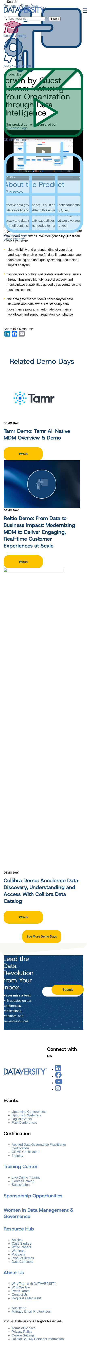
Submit (68, 989)
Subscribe (19, 1307)
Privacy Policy (22, 1331)
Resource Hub (19, 1228)
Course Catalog (15, 36)
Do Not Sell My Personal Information (38, 1339)
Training (17, 1155)
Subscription (21, 1184)
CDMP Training (15, 140)
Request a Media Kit (26, 1298)
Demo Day (11, 423)
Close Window (14, 239)
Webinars (18, 1250)
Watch (23, 454)
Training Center (21, 1166)
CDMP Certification (25, 1151)
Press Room (20, 1290)
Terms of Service (24, 1328)
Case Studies (21, 1243)
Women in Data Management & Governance (38, 1213)
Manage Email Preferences (31, 1311)
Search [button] (55, 18)
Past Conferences (24, 1122)
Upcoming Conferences (29, 1111)
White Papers (21, 1247)
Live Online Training (26, 1177)
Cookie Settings (23, 1335)
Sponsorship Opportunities (33, 1195)
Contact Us (20, 1294)
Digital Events (22, 1118)
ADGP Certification (17, 66)
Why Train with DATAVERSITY (34, 1283)
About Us (14, 1272)
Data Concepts (22, 1261)
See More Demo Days (42, 936)
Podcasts (18, 1254)
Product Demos (23, 1258)
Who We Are (21, 1287)
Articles (17, 1239)
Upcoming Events (16, 235)
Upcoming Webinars (26, 1115)
